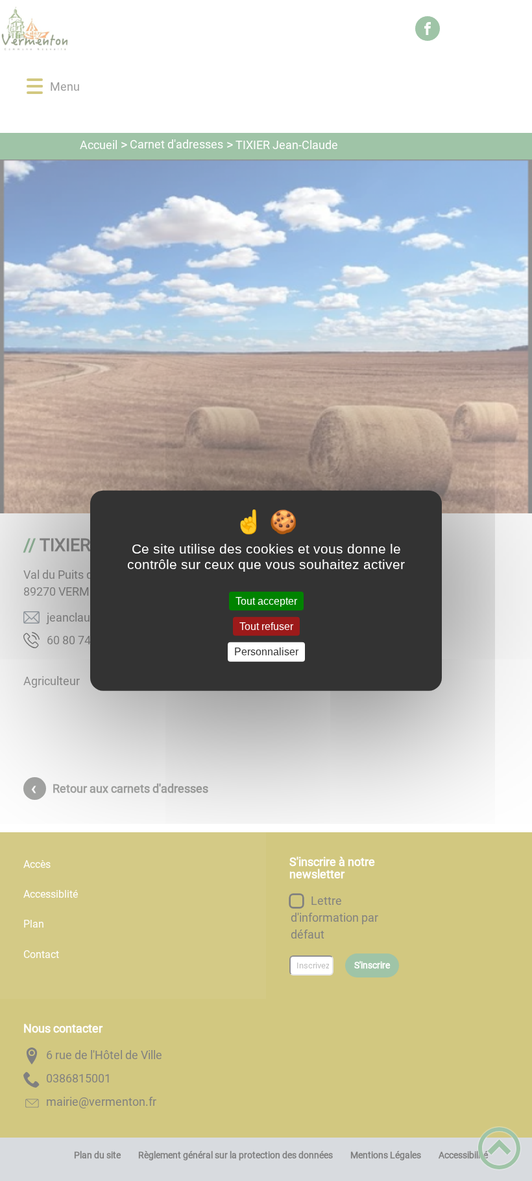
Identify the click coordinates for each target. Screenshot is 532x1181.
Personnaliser (266, 651)
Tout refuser (266, 626)
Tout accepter (266, 601)
